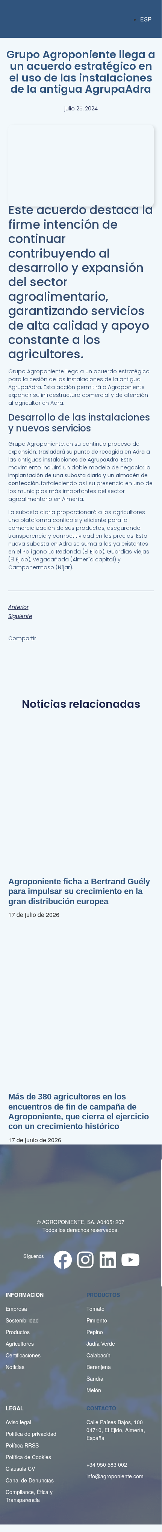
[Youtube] (130, 1259)
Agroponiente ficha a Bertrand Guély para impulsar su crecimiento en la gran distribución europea (79, 891)
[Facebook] (62, 1259)
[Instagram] (85, 1259)
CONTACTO (101, 1408)
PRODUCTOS (103, 1294)
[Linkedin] (107, 1259)
